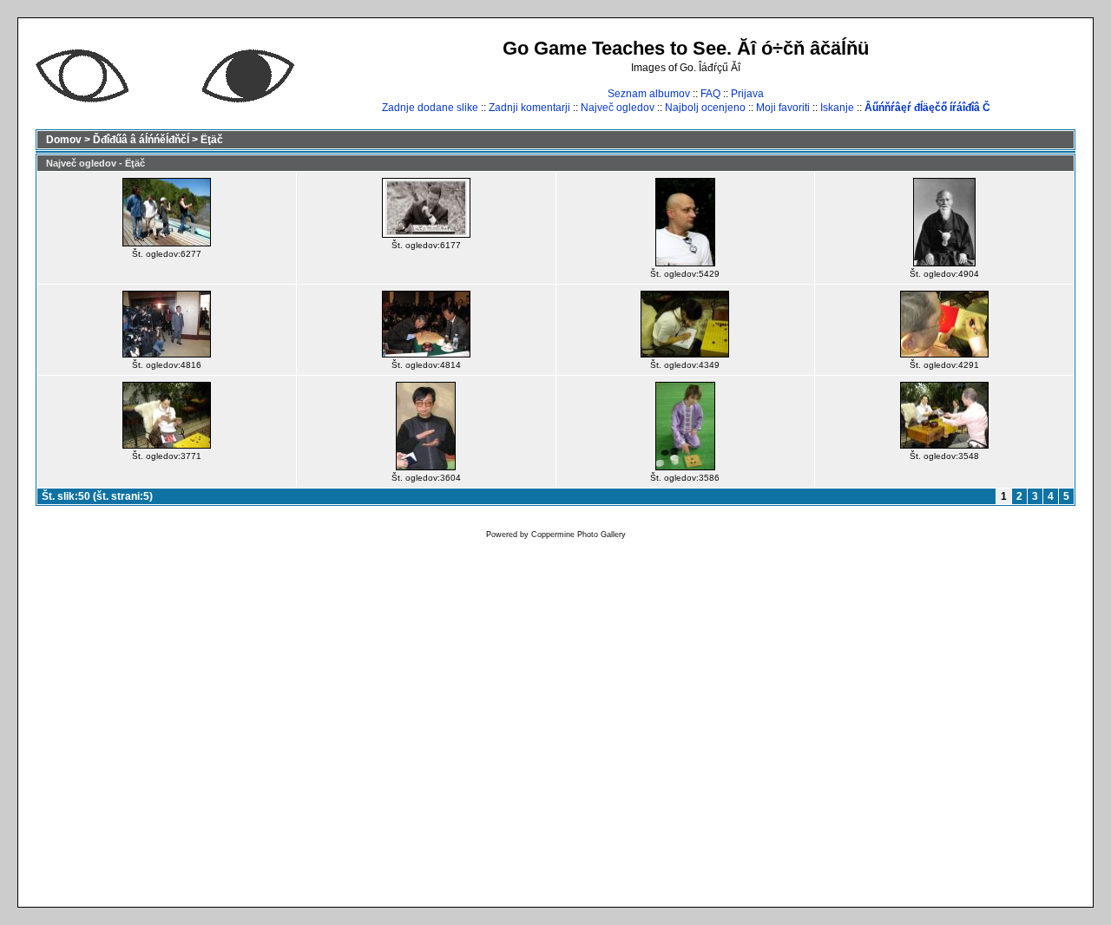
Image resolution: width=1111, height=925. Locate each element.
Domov (64, 140)
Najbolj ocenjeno (705, 108)
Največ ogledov (617, 108)
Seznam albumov (649, 94)
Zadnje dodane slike (430, 108)
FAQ (710, 94)
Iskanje (837, 108)
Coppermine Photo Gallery (578, 534)
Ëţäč (212, 140)
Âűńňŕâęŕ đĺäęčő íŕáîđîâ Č (927, 108)
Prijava (747, 94)
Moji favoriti (783, 108)
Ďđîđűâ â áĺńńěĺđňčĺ (141, 140)
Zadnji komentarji (529, 108)
